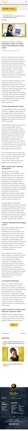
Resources (21, 408)
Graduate (19, 41)
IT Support (17, 420)
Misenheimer (4, 406)
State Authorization (14, 411)
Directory (13, 406)
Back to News (4, 19)
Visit (19, 405)
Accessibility (21, 406)
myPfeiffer (11, 420)
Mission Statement (15, 413)
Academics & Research (8, 41)
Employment (13, 408)
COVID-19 (13, 409)
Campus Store (21, 413)
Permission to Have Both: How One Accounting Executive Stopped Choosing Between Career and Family (14, 343)
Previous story (6, 333)
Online (3, 408)
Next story (23, 333)
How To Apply (14, 405)
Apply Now (13, 324)
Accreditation (21, 410)
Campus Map (4, 410)
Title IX (20, 407)
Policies (20, 409)
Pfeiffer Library (14, 407)
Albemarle (4, 407)
